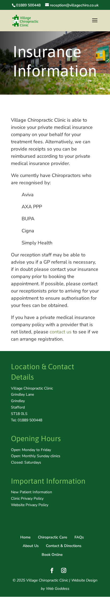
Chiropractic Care (52, 537)
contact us (61, 332)
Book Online (52, 554)
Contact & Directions (63, 545)
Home (25, 537)
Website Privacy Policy (29, 504)
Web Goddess (57, 588)
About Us (31, 545)
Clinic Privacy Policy (27, 498)
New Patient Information (31, 492)
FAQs (79, 537)
